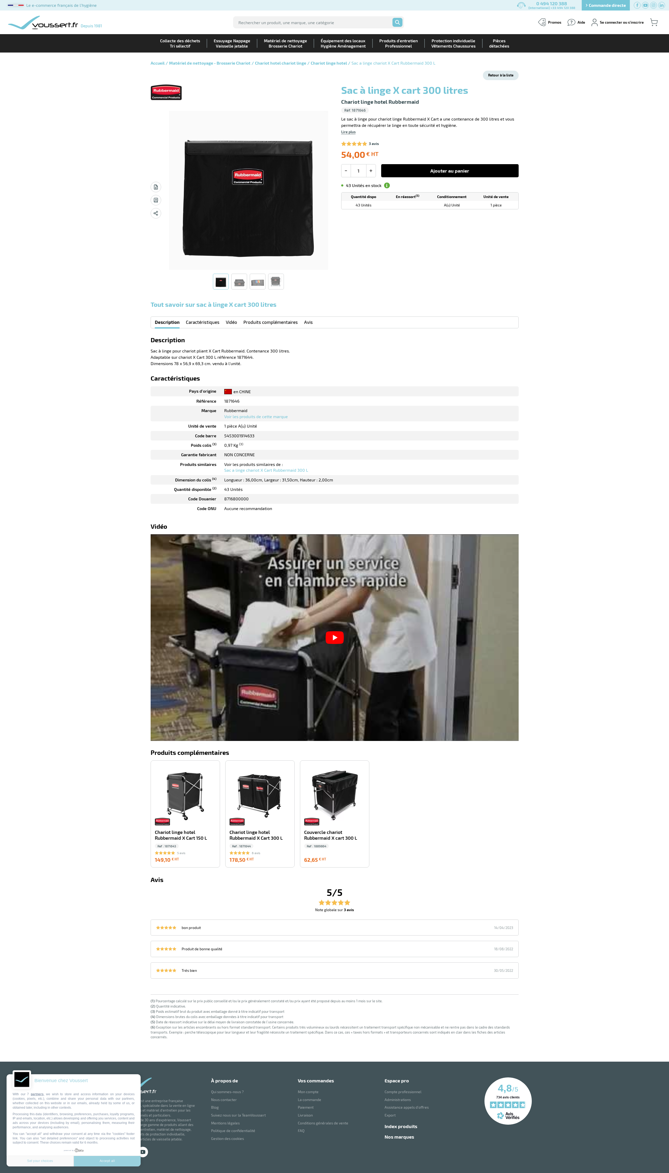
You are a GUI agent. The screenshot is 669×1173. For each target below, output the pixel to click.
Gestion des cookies (227, 1138)
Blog (215, 1107)
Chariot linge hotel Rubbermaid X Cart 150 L (181, 835)
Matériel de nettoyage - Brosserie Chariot (210, 62)
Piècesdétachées (499, 43)
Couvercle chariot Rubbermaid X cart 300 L (330, 835)
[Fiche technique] (156, 187)
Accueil (158, 62)
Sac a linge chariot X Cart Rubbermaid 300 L (266, 470)
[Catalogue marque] (156, 200)
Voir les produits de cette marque (256, 416)
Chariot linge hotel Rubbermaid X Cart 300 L (256, 835)
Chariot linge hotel (329, 62)
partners (37, 1094)
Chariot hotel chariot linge (280, 62)
